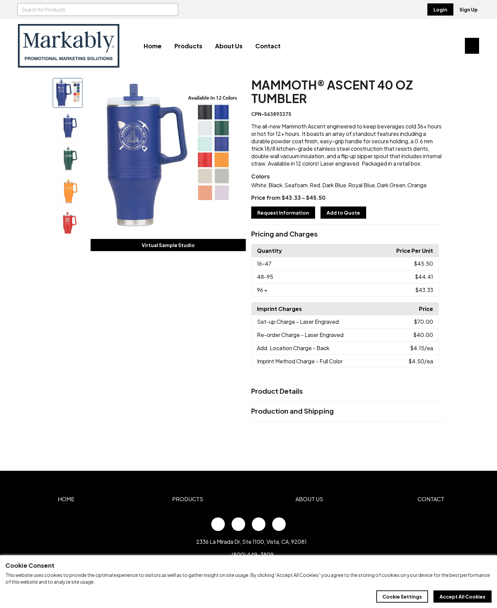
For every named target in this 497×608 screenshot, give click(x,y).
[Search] (172, 9)
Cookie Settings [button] (402, 596)
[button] (347, 234)
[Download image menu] (237, 87)
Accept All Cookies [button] (463, 596)
